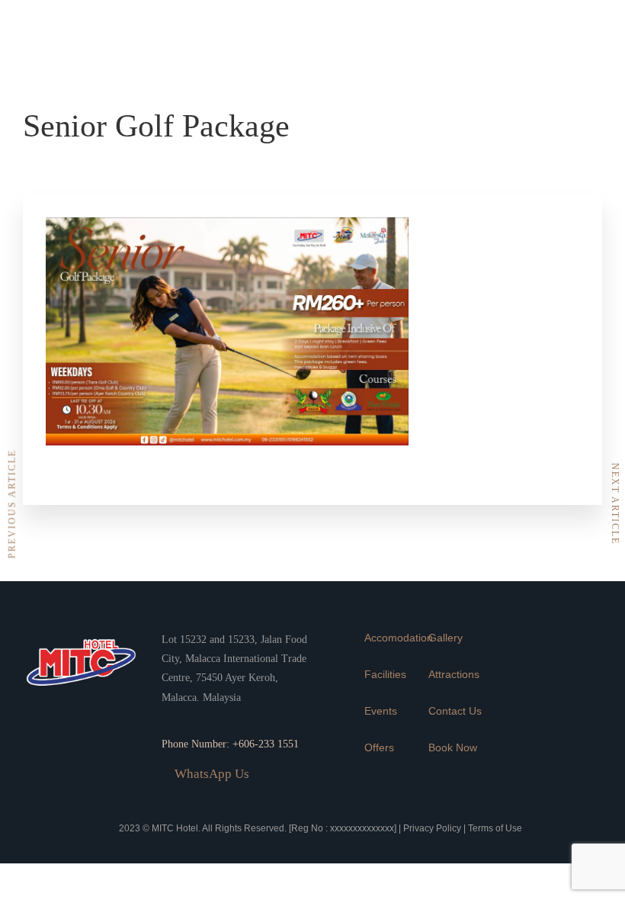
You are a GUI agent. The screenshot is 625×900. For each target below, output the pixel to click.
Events (380, 711)
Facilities (385, 674)
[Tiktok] (575, 81)
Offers (379, 747)
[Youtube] (530, 81)
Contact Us (455, 711)
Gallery (445, 638)
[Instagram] (575, 34)
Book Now (452, 747)
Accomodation (398, 638)
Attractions (453, 674)
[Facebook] (530, 34)
